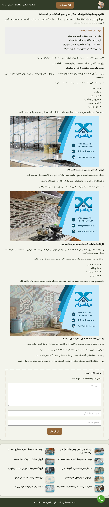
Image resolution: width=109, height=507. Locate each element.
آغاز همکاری (65, 5)
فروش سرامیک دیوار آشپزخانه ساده (28, 459)
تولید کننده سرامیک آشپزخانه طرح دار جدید (25, 449)
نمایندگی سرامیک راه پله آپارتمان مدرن (76, 468)
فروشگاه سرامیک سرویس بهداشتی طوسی (25, 468)
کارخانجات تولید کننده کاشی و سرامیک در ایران (82, 44)
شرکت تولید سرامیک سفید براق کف (28, 486)
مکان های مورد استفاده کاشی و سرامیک (84, 36)
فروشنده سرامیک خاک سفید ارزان (29, 477)
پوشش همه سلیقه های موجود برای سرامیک (82, 49)
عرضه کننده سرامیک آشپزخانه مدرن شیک (75, 459)
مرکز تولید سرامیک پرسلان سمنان (78, 477)
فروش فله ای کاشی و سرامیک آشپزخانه (85, 40)
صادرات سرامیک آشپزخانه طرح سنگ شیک (74, 486)
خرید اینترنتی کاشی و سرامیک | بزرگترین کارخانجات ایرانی (76, 451)
